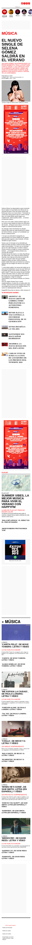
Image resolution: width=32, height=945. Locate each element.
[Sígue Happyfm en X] (27, 4)
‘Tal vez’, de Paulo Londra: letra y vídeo (14, 714)
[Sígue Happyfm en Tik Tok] (29, 4)
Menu (2, 7)
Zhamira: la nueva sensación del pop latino (17, 346)
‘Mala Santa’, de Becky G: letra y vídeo (13, 754)
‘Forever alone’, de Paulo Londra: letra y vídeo (14, 708)
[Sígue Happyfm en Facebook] (22, 4)
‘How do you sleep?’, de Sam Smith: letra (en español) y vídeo (14, 804)
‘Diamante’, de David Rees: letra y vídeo (13, 857)
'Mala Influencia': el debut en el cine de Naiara (15, 521)
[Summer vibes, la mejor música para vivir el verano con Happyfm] (16, 483)
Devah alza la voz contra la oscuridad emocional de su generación (17, 317)
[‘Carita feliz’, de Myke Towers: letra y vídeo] (16, 632)
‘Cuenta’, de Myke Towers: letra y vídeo (14, 659)
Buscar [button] (29, 6)
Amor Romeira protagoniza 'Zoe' (14, 529)
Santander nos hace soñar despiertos (16, 336)
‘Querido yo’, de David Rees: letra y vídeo (14, 851)
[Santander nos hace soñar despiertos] (5, 335)
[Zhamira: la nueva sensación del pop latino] (5, 344)
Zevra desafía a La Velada (17, 328)
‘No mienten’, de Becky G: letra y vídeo (13, 760)
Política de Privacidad (7, 927)
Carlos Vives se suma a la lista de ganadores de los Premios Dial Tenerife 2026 (18, 357)
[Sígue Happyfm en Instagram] (24, 4)
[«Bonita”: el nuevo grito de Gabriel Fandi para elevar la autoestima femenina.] (5, 297)
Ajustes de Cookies (6, 933)
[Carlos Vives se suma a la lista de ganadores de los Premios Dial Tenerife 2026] (5, 354)
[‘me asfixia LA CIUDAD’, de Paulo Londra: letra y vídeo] (16, 679)
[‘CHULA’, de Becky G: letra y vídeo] (16, 729)
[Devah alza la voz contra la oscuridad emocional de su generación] (5, 313)
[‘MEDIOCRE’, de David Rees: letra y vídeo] (16, 826)
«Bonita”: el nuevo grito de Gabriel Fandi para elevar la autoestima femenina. (17, 301)
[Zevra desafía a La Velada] (5, 327)
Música (9, 33)
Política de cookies (6, 930)
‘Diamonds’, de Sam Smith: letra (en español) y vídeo (14, 811)
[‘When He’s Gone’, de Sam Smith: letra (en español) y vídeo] (16, 775)
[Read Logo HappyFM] (11, 3)
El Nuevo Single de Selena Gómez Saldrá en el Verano (13, 50)
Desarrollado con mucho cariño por (8, 938)
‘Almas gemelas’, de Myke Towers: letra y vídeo (13, 665)
